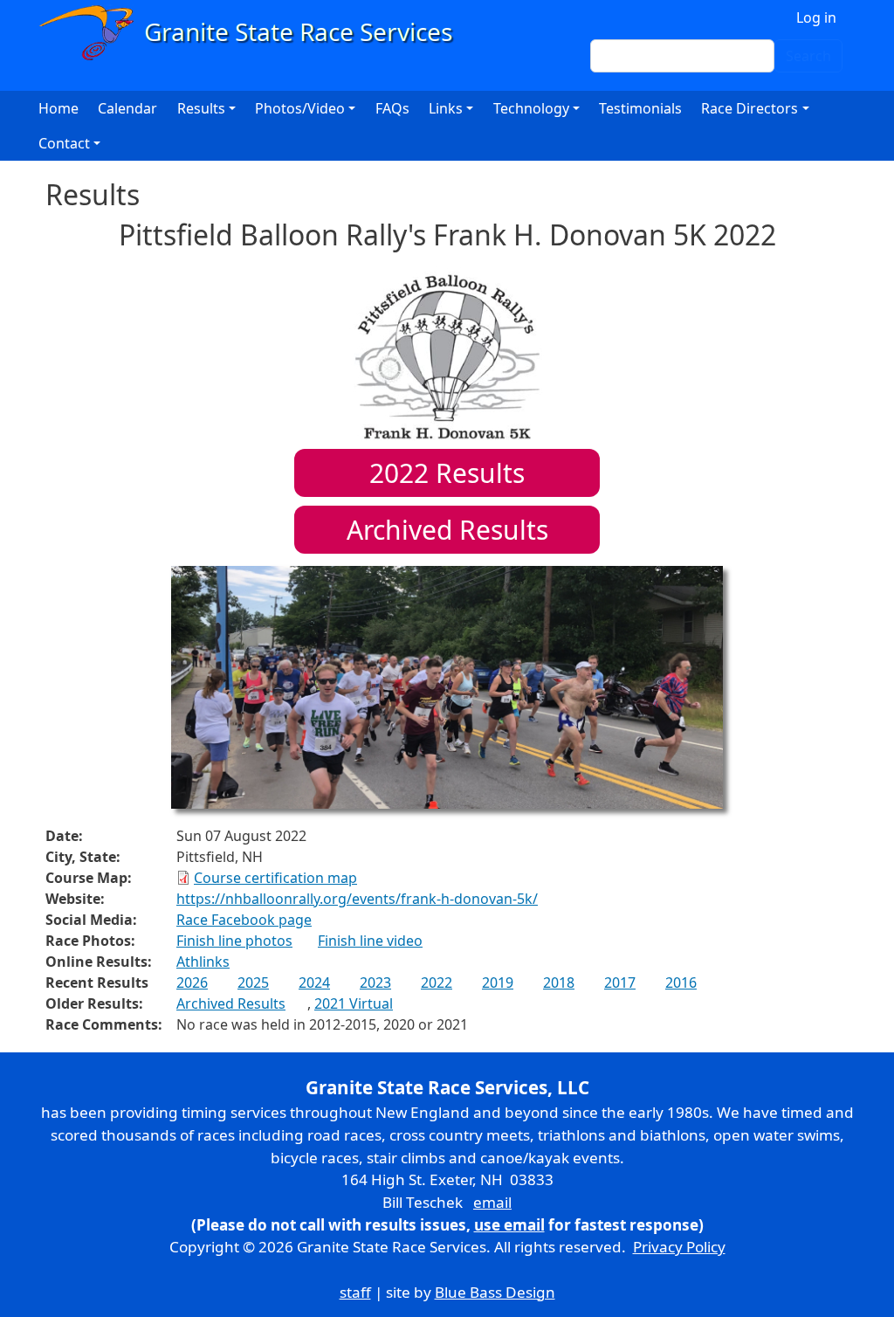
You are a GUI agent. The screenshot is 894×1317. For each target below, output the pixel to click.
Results (447, 473)
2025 (253, 982)
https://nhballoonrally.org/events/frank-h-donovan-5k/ (357, 898)
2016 (681, 982)
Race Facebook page (244, 919)
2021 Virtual (353, 1003)
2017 (620, 982)
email (492, 1202)
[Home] (253, 33)
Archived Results (447, 530)
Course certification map (275, 877)
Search (808, 56)
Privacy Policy (679, 1247)
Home (58, 108)
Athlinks (203, 961)
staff (355, 1292)
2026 (192, 982)
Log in (816, 17)
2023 (375, 982)
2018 (558, 982)
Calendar (127, 108)
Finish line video (370, 940)
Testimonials (640, 108)
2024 (314, 982)
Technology (531, 108)
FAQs (392, 108)
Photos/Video (300, 108)
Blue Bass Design (495, 1292)
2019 (497, 982)
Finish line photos (234, 940)
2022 (436, 982)
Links (446, 108)
